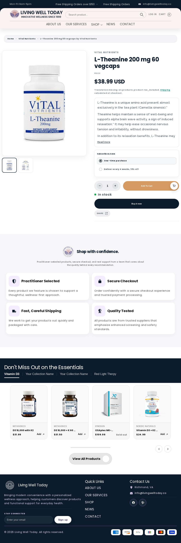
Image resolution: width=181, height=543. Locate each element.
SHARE (100, 213)
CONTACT (93, 516)
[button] (96, 25)
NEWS (89, 509)
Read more (103, 142)
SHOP (89, 502)
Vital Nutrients (27, 39)
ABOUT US (93, 488)
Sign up (63, 519)
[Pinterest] (142, 502)
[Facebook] (133, 502)
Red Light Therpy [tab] (105, 374)
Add (39, 434)
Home (10, 39)
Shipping (165, 90)
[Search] (142, 14)
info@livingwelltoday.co (150, 493)
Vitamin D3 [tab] (11, 374)
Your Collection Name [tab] (40, 374)
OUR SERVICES (96, 495)
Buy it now (137, 204)
